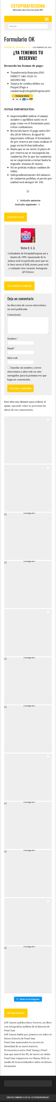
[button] (28, 440)
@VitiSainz (28, 271)
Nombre (12, 338)
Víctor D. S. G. (23, 47)
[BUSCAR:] (28, 26)
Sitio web (12, 358)
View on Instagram (30, 999)
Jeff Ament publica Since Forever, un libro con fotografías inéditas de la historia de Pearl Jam (27, 1026)
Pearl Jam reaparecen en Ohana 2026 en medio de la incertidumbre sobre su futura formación (27, 1062)
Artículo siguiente (26, 204)
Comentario (14, 314)
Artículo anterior (30, 200)
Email (10, 348)
